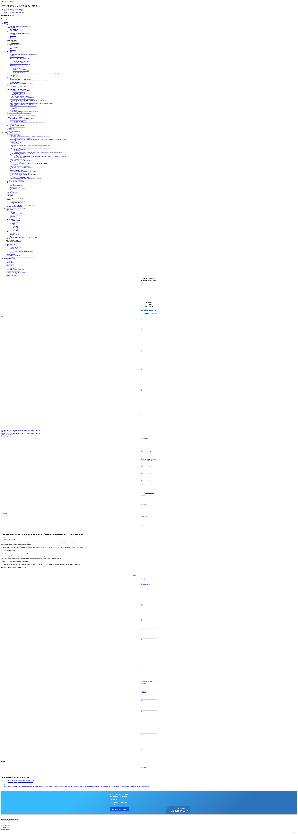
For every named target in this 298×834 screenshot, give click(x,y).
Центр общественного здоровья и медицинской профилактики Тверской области (31, 103)
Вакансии (12, 190)
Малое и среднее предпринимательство (20, 58)
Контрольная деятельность (20, 250)
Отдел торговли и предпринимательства (20, 162)
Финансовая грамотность (13, 131)
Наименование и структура (14, 241)
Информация (10, 265)
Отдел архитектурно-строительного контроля (22, 167)
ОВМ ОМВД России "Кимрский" (19, 101)
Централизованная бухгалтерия (18, 176)
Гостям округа (10, 31)
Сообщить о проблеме (119, 809)
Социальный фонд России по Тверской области (22, 97)
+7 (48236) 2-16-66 (149, 314)
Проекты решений (15, 220)
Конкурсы (15, 47)
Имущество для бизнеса (19, 69)
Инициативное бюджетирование (15, 125)
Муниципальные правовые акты (15, 269)
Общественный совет (9, 258)
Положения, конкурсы (19, 149)
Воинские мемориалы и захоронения (19, 26)
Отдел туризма (14, 164)
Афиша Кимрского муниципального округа (21, 83)
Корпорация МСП (15, 65)
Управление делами (15, 135)
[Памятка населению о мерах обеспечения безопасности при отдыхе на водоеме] (9, 436)
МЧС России (13, 108)
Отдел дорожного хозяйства (17, 157)
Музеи (11, 37)
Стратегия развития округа (17, 57)
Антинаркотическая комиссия (18, 120)
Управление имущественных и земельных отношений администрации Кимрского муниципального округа (38, 139)
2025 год (15, 226)
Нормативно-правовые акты (17, 127)
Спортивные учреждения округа (18, 86)
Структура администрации (14, 134)
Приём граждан (11, 238)
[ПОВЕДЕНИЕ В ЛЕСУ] (20, 433)
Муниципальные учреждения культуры (20, 79)
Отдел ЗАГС (13, 146)
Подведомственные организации (15, 181)
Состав (9, 259)
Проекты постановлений (13, 271)
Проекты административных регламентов (24, 205)
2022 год (15, 230)
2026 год (15, 225)
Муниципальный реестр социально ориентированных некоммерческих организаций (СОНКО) (35, 73)
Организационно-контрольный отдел (20, 173)
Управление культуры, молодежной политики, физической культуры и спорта (30, 148)
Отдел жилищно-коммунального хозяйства (21, 153)
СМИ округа (10, 128)
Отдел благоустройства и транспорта (20, 155)
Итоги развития (14, 52)
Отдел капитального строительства (19, 169)
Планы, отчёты (17, 150)
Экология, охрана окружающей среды (20, 64)
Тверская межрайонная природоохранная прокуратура (24, 111)
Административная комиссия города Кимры (22, 118)
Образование (13, 41)
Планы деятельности (15, 247)
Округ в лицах (14, 29)
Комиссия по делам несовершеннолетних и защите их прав (25, 178)
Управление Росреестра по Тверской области (22, 99)
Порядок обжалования (13, 275)
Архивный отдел (14, 141)
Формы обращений (12, 273)
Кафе (11, 38)
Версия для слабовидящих (8, 1)
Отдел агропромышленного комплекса (20, 166)
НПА (14, 66)
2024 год (15, 227)
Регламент (9, 261)
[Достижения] (8, 316)
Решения (12, 223)
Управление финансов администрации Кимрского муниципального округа (30, 136)
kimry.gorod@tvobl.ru (5, 829)
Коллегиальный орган (19, 72)
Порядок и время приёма (16, 198)
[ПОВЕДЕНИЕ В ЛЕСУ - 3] (7, 434)
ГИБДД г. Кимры (14, 107)
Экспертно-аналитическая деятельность (23, 251)
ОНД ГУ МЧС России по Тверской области (21, 104)
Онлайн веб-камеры (12, 129)
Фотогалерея (13, 30)
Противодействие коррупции (18, 188)
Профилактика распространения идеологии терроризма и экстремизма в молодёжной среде (37, 152)
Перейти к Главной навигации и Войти (14, 10)
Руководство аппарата (16, 218)
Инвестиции (13, 76)
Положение (10, 262)
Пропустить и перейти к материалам (13, 9)
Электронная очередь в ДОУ (17, 201)
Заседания (12, 233)
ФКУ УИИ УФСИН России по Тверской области (23, 106)
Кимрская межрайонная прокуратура (20, 90)
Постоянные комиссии (16, 213)
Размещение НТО (14, 75)
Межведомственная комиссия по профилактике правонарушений (27, 122)
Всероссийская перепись (16, 185)
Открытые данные (12, 192)
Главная (6, 22)
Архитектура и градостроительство (19, 45)
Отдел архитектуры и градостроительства (21, 160)
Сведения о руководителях (14, 243)
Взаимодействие (11, 254)
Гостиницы (13, 36)
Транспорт (13, 34)
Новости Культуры (15, 82)
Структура (13, 212)
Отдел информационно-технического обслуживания (24, 174)
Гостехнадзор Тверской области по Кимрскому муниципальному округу (29, 100)
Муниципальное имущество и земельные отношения (24, 54)
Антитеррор (13, 124)
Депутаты (12, 216)
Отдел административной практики (19, 177)
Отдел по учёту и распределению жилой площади (23, 171)
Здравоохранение (14, 43)
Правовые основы (11, 244)
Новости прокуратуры (19, 92)
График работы (11, 194)
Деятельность (13, 248)
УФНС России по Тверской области (19, 96)
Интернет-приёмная (15, 197)
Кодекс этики (10, 264)
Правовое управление (16, 142)
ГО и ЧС (9, 114)
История (9, 24)
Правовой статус (11, 209)
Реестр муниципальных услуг (21, 204)
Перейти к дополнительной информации (15, 12)
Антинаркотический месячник (18, 121)
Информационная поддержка (21, 61)
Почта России (13, 110)
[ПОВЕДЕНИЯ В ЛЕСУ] (20, 430)
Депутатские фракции (16, 215)
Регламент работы (14, 234)
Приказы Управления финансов (21, 138)
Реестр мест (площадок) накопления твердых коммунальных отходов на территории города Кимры (39, 156)
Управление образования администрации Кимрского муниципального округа (30, 145)
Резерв (11, 191)
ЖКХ (11, 48)
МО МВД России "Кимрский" (18, 94)
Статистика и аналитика (19, 62)
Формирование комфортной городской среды (19, 113)
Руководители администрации (15, 180)
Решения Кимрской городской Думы (16, 272)
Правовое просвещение (19, 93)
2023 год (15, 222)
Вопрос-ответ (16, 68)
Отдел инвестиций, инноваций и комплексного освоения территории (28, 163)
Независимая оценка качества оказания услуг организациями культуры (29, 80)
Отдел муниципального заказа (18, 159)
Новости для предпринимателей (21, 59)
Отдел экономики (14, 143)
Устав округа (10, 268)
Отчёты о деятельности (16, 252)
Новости (12, 184)
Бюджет (12, 55)
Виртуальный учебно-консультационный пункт (22, 115)
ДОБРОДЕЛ (289, 573)
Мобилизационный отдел (17, 170)
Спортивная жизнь (15, 87)
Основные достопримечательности (19, 33)
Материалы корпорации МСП (21, 71)
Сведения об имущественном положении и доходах (23, 237)
